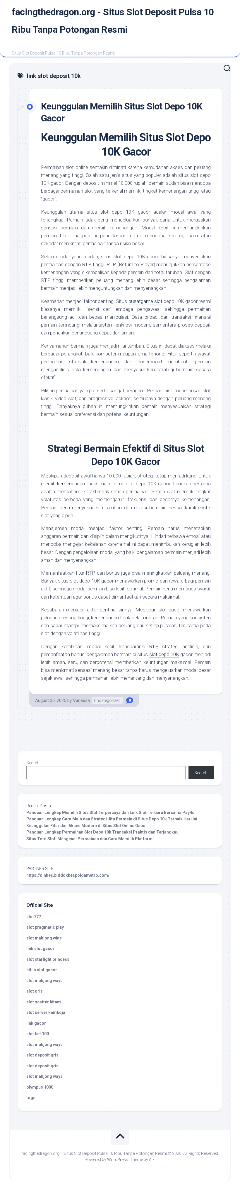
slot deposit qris (42, 1055)
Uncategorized (107, 700)
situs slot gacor (41, 969)
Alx (152, 1159)
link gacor (36, 1023)
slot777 (33, 916)
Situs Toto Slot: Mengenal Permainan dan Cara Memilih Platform (89, 838)
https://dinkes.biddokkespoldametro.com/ (67, 875)
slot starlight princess (47, 959)
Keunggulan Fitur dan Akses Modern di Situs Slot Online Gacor (86, 825)
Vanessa (81, 700)
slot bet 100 (37, 1033)
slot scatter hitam (43, 1002)
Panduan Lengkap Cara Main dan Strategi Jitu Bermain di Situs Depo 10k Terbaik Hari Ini (111, 819)
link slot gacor (40, 948)
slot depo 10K (164, 654)
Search (33, 763)
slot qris (34, 991)
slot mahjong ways (44, 980)
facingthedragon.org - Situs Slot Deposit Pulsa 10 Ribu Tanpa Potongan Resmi (113, 20)
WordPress (117, 1159)
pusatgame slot (145, 301)
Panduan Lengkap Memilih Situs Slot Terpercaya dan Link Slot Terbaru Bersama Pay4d (110, 812)
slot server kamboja (45, 1012)
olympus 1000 (39, 1087)
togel (31, 1097)
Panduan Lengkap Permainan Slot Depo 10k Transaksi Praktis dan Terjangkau (102, 832)
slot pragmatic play (45, 927)
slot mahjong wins (44, 938)
